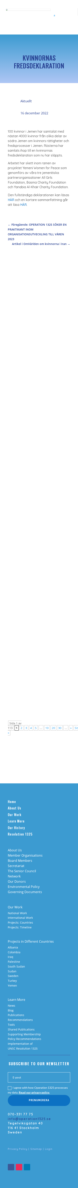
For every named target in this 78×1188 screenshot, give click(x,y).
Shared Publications (21, 1029)
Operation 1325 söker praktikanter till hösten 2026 (38, 303)
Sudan (12, 971)
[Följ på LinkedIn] (27, 1167)
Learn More (16, 821)
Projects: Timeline (20, 927)
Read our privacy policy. (34, 1092)
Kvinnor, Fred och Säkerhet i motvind (33, 372)
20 (53, 728)
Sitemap (36, 1148)
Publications (16, 1015)
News (11, 1005)
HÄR (11, 200)
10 (47, 728)
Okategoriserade (41, 601)
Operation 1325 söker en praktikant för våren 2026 (38, 446)
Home (12, 801)
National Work (17, 913)
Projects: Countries (20, 922)
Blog (11, 1010)
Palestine (14, 962)
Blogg (15, 605)
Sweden (13, 976)
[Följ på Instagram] (19, 1167)
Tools (11, 1025)
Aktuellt (26, 101)
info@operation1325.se (29, 1119)
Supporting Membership (24, 1034)
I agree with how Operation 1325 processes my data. (38, 1090)
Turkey (12, 981)
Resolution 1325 (20, 834)
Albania (13, 947)
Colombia (14, 952)
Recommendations (20, 1020)
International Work (20, 918)
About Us (14, 808)
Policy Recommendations (24, 1039)
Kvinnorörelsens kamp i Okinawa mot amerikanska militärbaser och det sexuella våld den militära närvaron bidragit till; (38, 592)
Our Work (14, 814)
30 (59, 728)
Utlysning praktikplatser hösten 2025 (35, 515)
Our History (16, 827)
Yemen (12, 985)
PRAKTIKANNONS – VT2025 (32, 667)
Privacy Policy (17, 1148)
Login (48, 1148)
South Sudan (16, 966)
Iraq (10, 957)
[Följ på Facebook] (11, 1167)
